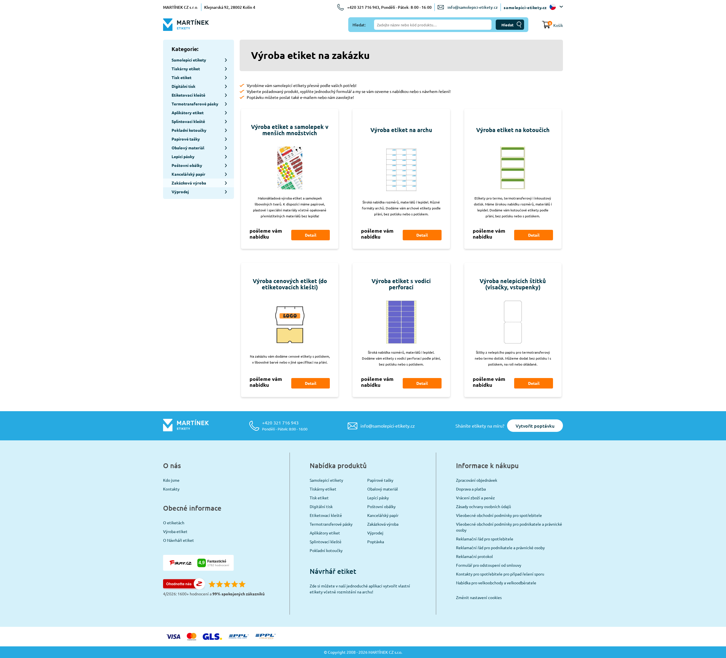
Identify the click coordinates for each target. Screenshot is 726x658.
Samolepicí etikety (326, 480)
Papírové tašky (380, 480)
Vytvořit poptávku (535, 426)
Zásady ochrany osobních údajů (483, 506)
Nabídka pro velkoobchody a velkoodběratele (496, 582)
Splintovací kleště (325, 541)
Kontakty (171, 488)
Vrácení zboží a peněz (475, 497)
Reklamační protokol (474, 556)
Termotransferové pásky (331, 524)
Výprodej (375, 532)
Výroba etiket (175, 531)
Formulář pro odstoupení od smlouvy (488, 565)
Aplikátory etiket (325, 532)
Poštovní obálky (381, 506)
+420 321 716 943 (284, 425)
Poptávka (375, 541)
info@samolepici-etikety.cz (473, 7)
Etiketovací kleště (326, 515)
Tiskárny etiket (323, 488)
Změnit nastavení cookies (479, 597)
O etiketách (173, 522)
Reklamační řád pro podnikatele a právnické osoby (500, 547)
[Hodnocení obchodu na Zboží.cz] (184, 587)
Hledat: (359, 24)
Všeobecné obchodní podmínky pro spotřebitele (499, 515)
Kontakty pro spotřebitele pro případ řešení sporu (500, 573)
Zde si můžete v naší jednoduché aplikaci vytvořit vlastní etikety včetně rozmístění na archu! (360, 588)
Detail (310, 234)
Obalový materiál (382, 488)
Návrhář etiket (333, 571)
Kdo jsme (171, 480)
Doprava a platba (471, 488)
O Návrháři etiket (178, 540)
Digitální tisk (321, 506)
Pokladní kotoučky (326, 550)
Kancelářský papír (382, 515)
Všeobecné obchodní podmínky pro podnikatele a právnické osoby (509, 526)
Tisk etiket (319, 497)
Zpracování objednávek (476, 480)
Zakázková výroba (382, 524)
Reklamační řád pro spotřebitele (484, 538)
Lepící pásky (378, 497)
